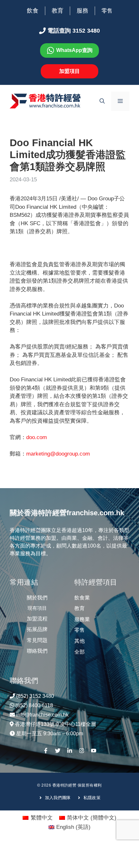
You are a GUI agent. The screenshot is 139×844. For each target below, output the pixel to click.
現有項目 (37, 608)
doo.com (36, 437)
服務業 (82, 619)
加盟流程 (37, 618)
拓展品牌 (37, 629)
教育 (57, 10)
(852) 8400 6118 (34, 705)
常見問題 (37, 640)
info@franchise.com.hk (42, 715)
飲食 (32, 10)
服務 (82, 10)
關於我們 (37, 597)
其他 (79, 641)
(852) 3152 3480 (35, 696)
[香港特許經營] (45, 101)
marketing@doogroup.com (58, 454)
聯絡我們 (37, 651)
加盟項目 (69, 71)
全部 (79, 652)
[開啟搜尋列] (102, 101)
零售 (107, 11)
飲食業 (82, 597)
